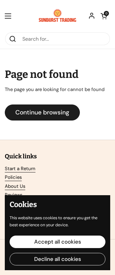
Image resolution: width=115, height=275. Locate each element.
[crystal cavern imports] (57, 16)
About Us (15, 186)
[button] (103, 16)
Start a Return (20, 168)
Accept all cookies (57, 241)
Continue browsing (42, 112)
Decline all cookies (57, 258)
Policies (13, 177)
